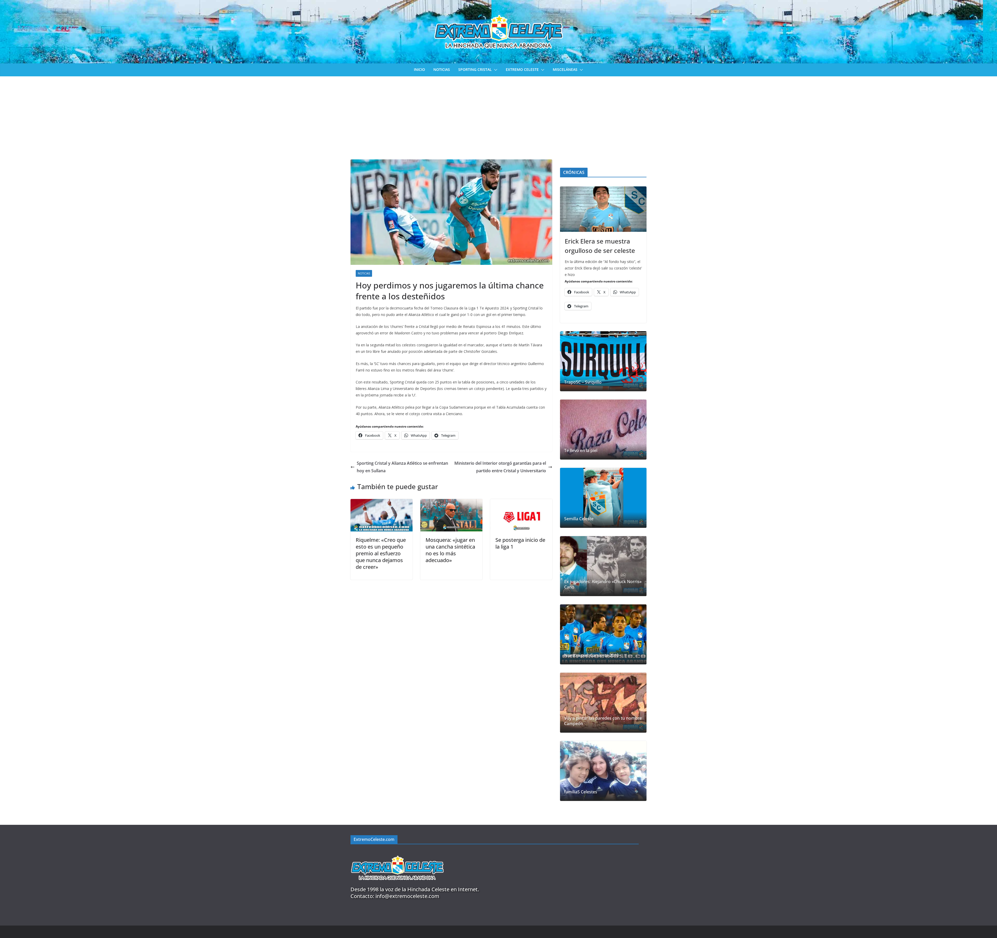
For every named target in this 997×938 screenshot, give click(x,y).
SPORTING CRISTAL (475, 69)
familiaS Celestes (580, 792)
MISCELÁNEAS (565, 69)
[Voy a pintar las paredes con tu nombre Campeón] (603, 703)
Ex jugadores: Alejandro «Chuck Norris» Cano (603, 584)
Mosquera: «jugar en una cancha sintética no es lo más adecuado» (450, 550)
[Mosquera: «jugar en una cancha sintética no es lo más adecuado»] (451, 502)
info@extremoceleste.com (407, 896)
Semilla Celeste (579, 519)
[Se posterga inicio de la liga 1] (521, 502)
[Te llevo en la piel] (603, 430)
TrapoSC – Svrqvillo (583, 382)
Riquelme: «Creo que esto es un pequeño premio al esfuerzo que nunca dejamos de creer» (381, 553)
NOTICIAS (441, 69)
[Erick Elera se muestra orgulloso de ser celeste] (603, 209)
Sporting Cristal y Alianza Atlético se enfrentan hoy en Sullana (402, 467)
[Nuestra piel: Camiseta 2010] (603, 634)
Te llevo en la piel (580, 450)
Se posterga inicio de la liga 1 (520, 543)
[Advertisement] (498, 115)
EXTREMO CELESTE (522, 69)
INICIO (419, 69)
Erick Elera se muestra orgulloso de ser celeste (600, 246)
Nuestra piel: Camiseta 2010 (591, 655)
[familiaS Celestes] (603, 771)
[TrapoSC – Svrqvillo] (603, 361)
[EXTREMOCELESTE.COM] (397, 852)
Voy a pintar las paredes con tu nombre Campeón (603, 721)
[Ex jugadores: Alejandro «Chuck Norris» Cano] (603, 566)
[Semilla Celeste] (603, 498)
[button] (494, 70)
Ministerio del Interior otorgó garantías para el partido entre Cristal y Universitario (500, 467)
